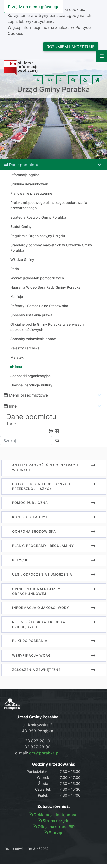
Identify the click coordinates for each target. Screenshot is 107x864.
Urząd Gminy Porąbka (53, 89)
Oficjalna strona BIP (56, 826)
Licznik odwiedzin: (18, 849)
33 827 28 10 (37, 740)
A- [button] (61, 79)
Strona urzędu (56, 820)
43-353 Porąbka (37, 730)
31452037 (40, 849)
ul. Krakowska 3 (37, 724)
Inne (13, 406)
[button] (73, 79)
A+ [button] (50, 79)
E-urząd (56, 832)
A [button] (37, 79)
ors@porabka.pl (44, 752)
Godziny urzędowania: (53, 764)
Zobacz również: (53, 806)
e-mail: (37, 752)
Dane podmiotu (23, 164)
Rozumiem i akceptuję (71, 46)
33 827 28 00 (37, 746)
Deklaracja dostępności (55, 814)
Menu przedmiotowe (28, 395)
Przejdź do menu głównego (34, 6)
